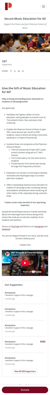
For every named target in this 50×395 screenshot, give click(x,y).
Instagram (39, 226)
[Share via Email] (23, 71)
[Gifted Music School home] (8, 6)
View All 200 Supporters (25, 371)
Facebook (6, 229)
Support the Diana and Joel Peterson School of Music (25, 26)
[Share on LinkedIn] (19, 71)
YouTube (15, 226)
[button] (43, 6)
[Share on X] (15, 71)
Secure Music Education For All (25, 18)
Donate (25, 389)
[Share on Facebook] (11, 71)
